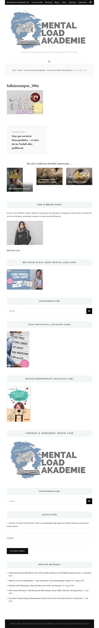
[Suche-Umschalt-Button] (91, 2)
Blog (56, 2)
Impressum (72, 2)
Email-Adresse (12, 526)
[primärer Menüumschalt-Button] (49, 62)
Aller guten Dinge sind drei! (19, 189)
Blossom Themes (55, 624)
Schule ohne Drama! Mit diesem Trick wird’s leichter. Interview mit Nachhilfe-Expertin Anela (44, 573)
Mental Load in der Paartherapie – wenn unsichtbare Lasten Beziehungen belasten (40, 581)
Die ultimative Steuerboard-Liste (18, 2)
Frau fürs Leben (37, 2)
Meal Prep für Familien (77, 182)
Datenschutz (83, 2)
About (64, 2)
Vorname (10, 538)
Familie (19, 70)
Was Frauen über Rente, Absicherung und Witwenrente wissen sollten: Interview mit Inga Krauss (45, 590)
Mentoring (48, 2)
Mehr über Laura (13, 250)
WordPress (76, 624)
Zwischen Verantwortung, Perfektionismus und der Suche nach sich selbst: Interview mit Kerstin (45, 598)
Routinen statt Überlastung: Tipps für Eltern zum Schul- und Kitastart (35, 586)
